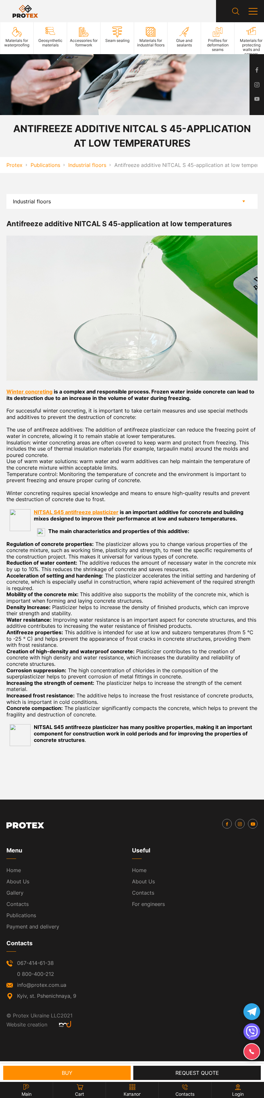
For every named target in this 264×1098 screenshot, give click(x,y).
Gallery (15, 892)
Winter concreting (29, 391)
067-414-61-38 (35, 963)
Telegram (251, 1011)
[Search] (235, 11)
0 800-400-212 (35, 974)
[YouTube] (253, 824)
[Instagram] (240, 824)
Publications (21, 915)
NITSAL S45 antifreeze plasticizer (76, 512)
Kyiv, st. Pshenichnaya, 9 (46, 996)
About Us (17, 881)
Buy (67, 1073)
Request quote (197, 1073)
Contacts (17, 904)
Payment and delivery (32, 926)
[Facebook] (227, 824)
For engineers (148, 904)
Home (13, 870)
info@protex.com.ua (41, 985)
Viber (251, 1031)
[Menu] (253, 11)
